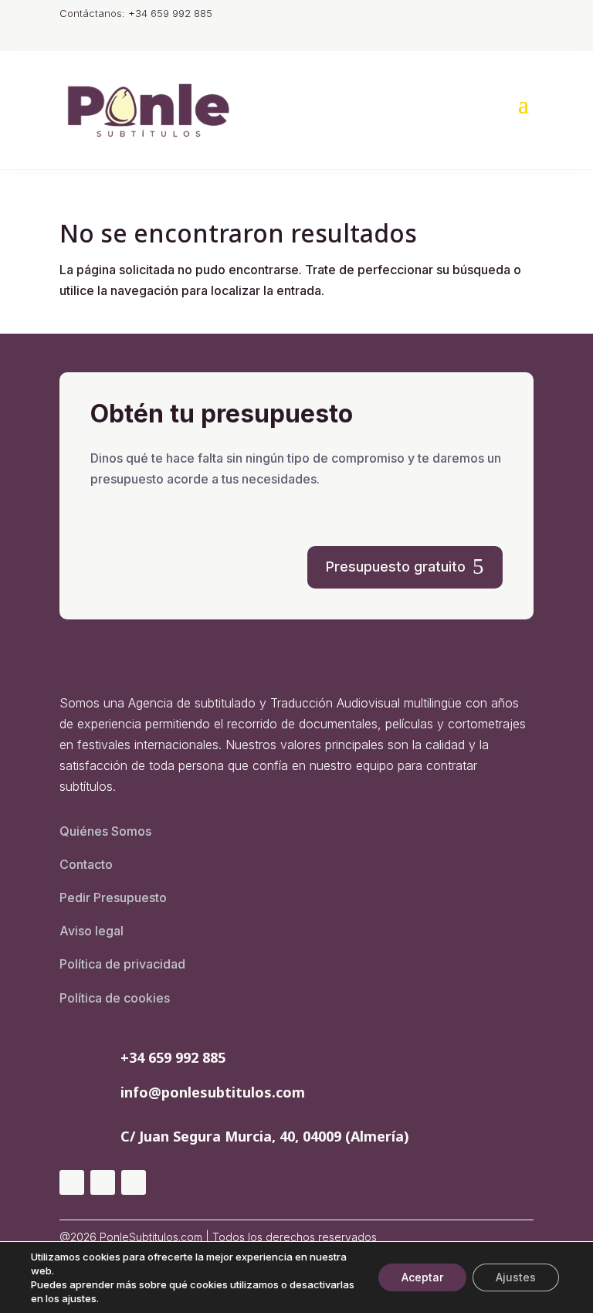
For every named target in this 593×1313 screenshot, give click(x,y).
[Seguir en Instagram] (71, 1182)
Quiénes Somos (105, 831)
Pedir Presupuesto (113, 897)
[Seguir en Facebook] (102, 1182)
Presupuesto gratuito (396, 566)
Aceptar (422, 1277)
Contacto (86, 864)
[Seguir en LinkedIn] (133, 1182)
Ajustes (516, 1277)
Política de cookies (114, 998)
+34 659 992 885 (172, 1057)
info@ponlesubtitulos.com (212, 1092)
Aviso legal (91, 930)
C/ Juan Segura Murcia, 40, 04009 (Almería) (264, 1136)
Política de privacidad (122, 964)
